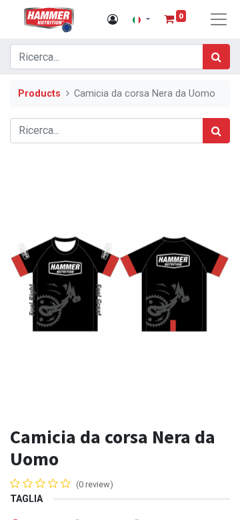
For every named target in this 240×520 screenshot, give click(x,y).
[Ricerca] (216, 56)
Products (39, 93)
